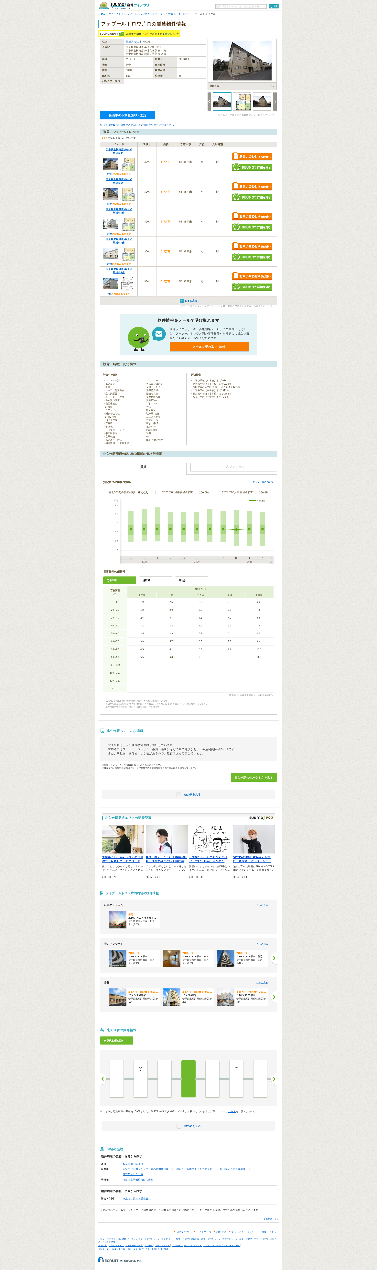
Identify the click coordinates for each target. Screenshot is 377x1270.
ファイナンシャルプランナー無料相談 (221, 1245)
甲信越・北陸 (125, 1249)
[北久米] (188, 1078)
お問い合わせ (269, 1232)
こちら (232, 1111)
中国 (154, 1249)
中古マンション (230, 1239)
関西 (141, 1249)
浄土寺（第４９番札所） (137, 1198)
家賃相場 (195, 1239)
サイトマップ (204, 1232)
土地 (271, 1239)
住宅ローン (177, 1245)
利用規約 (221, 1232)
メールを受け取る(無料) (209, 346)
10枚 (109, 264)
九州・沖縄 (163, 1249)
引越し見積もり (162, 1245)
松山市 (183, 14)
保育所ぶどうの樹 (133, 1174)
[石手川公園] (117, 1078)
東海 (135, 1249)
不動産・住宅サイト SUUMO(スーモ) (116, 1239)
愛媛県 (172, 14)
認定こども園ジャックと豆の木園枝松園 (146, 1169)
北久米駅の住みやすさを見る (254, 777)
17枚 (109, 174)
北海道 (101, 1249)
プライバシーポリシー (244, 1232)
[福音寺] (164, 1078)
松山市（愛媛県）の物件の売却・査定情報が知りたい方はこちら (137, 125)
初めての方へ (184, 1232)
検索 (275, 6)
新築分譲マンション (211, 1239)
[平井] (260, 1078)
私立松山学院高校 (133, 1163)
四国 (147, 1249)
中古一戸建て (260, 1239)
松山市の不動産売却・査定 (127, 115)
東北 (108, 1249)
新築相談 (149, 1245)
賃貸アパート (167, 1239)
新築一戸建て (245, 1239)
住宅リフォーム (116, 1245)
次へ (274, 1079)
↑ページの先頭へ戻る (268, 1219)
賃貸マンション (152, 1239)
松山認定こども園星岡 (233, 1169)
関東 (115, 1249)
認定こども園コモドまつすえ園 (194, 1169)
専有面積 (112, 580)
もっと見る (262, 905)
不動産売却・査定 (134, 1245)
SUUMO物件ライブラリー (150, 14)
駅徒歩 (182, 580)
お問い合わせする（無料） (251, 156)
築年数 (146, 580)
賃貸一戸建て (182, 1239)
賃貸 (167, 34)
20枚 (109, 204)
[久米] (212, 1078)
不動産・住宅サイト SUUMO (115, 14)
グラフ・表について (263, 482)
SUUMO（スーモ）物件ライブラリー (125, 5)
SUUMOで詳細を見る (251, 167)
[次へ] (274, 958)
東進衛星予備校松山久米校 (138, 1179)
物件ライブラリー (193, 1245)
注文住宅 (102, 1245)
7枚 (109, 294)
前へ (103, 1079)
